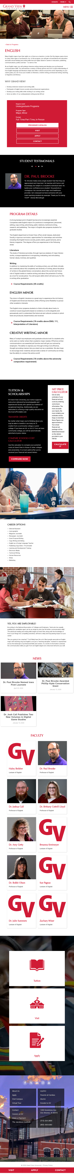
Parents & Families (47, 1095)
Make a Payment (19, 1118)
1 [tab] (35, 166)
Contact (60, 1170)
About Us (15, 1091)
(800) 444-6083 (46, 1125)
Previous (31, 166)
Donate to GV (45, 1103)
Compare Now (19, 459)
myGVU (43, 1091)
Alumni (43, 1099)
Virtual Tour (16, 1103)
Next (42, 166)
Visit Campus (17, 1099)
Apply (34, 1170)
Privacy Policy (48, 1165)
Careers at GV (17, 1114)
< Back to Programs (11, 44)
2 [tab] (38, 166)
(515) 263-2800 (46, 1121)
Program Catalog (37, 125)
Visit (11, 1170)
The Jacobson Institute (21, 1122)
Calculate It (60, 445)
